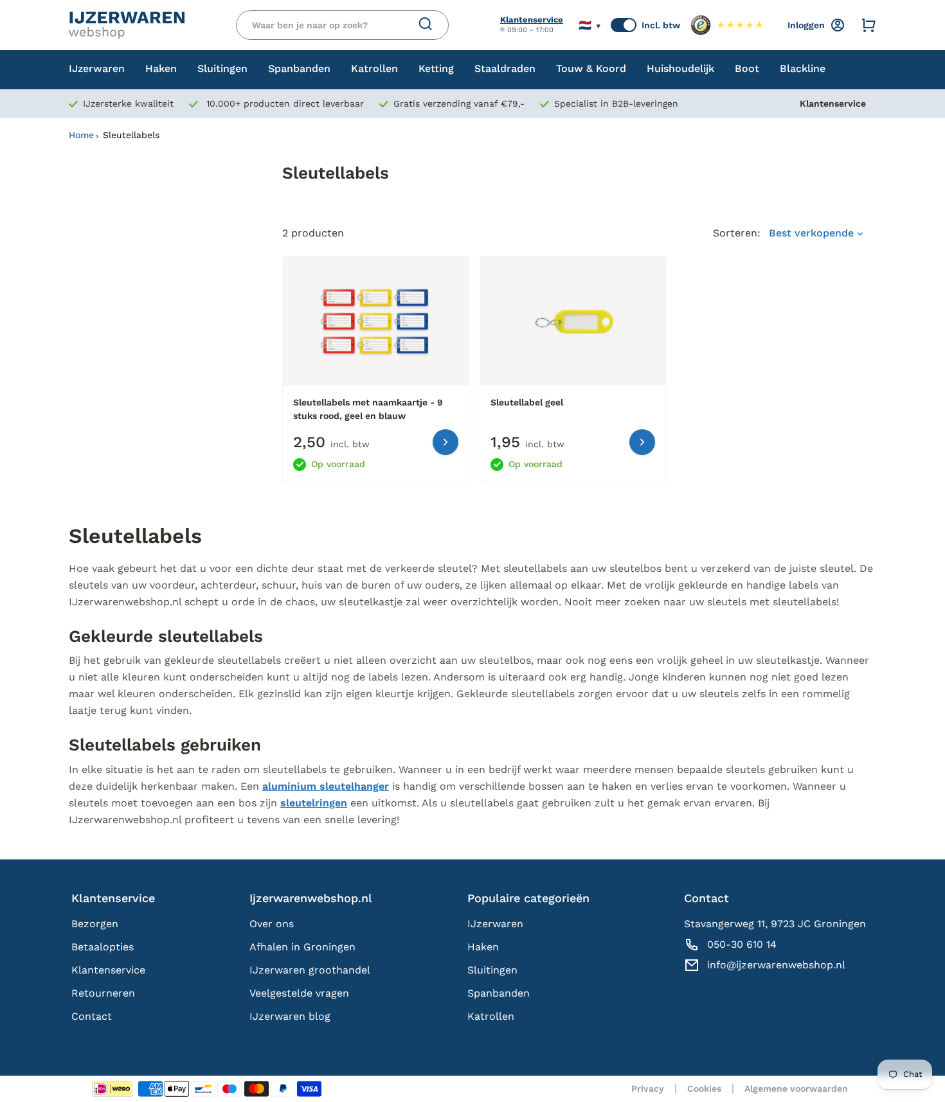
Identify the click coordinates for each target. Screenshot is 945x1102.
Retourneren (103, 993)
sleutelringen (313, 803)
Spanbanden (498, 993)
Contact (91, 1016)
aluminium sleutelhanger (325, 786)
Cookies (704, 1088)
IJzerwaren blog (289, 1016)
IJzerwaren (495, 924)
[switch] (623, 25)
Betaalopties (102, 947)
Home (81, 135)
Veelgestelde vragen (299, 993)
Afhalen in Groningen (302, 947)
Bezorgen (94, 924)
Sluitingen (492, 970)
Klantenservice (531, 19)
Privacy (647, 1088)
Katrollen (490, 1016)
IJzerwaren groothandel (309, 970)
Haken (483, 947)
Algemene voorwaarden (796, 1088)
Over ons (271, 924)
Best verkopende (813, 233)
